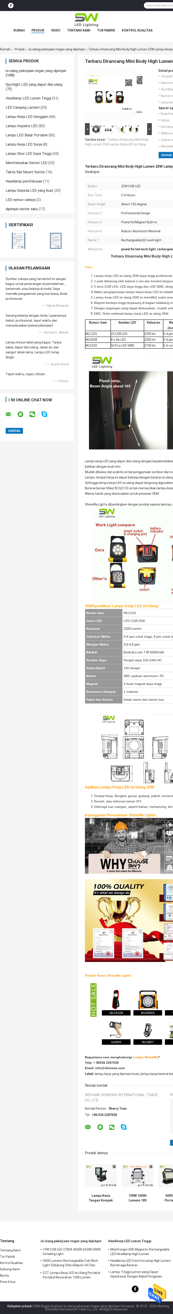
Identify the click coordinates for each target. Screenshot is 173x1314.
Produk (38, 30)
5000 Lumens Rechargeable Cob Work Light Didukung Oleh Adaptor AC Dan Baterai (70, 1263)
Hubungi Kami (10, 1269)
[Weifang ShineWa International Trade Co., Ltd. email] (11, 414)
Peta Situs (8, 1282)
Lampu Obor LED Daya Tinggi (29, 153)
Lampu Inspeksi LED (22, 126)
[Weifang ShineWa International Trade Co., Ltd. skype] (47, 414)
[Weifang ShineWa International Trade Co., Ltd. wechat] (35, 414)
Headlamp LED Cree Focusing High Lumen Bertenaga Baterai (140, 1263)
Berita (4, 1275)
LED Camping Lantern (23, 107)
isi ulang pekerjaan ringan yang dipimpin (56, 49)
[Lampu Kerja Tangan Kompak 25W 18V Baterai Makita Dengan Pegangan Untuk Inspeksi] (101, 1176)
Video (55, 30)
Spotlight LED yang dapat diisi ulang (34, 84)
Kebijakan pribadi (19, 1306)
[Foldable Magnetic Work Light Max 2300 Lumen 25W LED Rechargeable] (111, 95)
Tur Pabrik (106, 30)
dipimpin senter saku (22, 209)
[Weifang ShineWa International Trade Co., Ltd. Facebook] (11, 5)
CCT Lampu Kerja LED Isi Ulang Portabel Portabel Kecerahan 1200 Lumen (71, 1275)
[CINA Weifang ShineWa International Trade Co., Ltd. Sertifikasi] (18, 241)
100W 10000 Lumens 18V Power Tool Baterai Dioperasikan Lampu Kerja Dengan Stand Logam (137, 1198)
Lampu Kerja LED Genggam (27, 117)
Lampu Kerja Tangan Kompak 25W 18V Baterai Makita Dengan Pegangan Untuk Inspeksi (101, 1198)
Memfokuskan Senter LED (26, 163)
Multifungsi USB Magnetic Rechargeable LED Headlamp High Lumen (140, 1252)
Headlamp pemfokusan (24, 181)
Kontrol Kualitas (137, 30)
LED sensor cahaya (21, 200)
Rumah (19, 30)
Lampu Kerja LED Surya (24, 144)
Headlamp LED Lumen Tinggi (28, 98)
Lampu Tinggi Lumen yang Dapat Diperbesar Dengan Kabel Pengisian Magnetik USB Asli (136, 1275)
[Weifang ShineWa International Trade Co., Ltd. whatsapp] (23, 414)
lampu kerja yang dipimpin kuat (117, 1074)
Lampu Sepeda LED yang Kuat (29, 190)
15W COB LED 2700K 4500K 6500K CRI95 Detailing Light (72, 1252)
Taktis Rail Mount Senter (25, 172)
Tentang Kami (78, 30)
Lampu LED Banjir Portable (27, 135)
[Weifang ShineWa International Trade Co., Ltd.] (86, 20)
